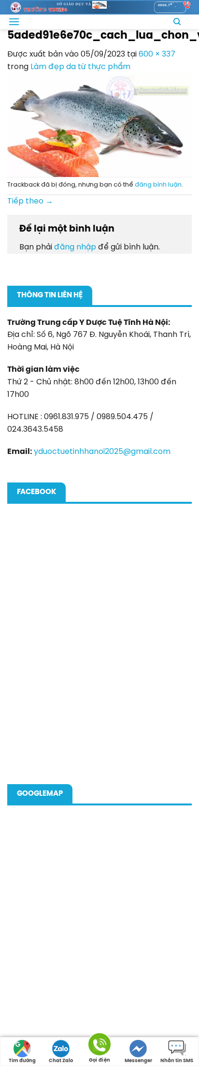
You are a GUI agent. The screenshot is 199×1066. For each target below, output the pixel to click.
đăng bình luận (158, 185)
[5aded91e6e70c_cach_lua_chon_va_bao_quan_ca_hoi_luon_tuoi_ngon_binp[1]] (99, 125)
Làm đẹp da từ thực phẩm (80, 67)
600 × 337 (157, 54)
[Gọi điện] (99, 1046)
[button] (14, 22)
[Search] (177, 21)
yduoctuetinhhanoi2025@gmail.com (102, 452)
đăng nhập (75, 247)
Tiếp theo (30, 201)
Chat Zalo (61, 1061)
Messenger (138, 1061)
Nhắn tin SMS (176, 1061)
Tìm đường (22, 1061)
